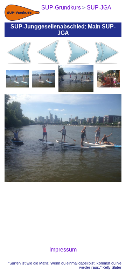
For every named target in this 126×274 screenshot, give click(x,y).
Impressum (63, 250)
